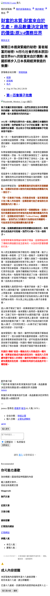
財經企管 (22, 416)
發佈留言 (5, 445)
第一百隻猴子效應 (19, 95)
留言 (23, 408)
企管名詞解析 (24, 419)
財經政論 (23, 72)
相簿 (8, 77)
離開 (15, 591)
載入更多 (5, 429)
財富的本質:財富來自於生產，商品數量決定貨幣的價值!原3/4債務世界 (24, 26)
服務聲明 (28, 559)
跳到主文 (5, 40)
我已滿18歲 (6, 591)
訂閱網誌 (5, 532)
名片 (8, 84)
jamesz (4, 390)
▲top (3, 424)
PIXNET (12, 556)
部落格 (9, 81)
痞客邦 (17, 408)
